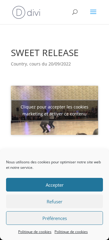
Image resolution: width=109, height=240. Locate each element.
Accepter (55, 185)
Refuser (54, 201)
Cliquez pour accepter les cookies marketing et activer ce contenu (54, 110)
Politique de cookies (34, 231)
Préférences (54, 218)
